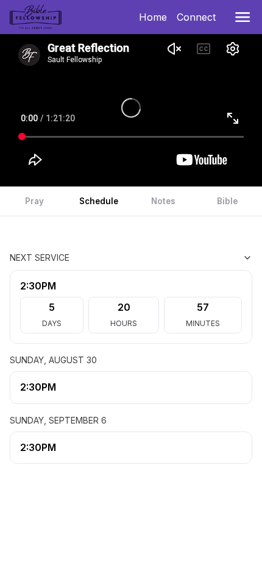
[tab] (35, 201)
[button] (242, 17)
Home (155, 17)
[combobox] (191, 258)
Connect (199, 17)
